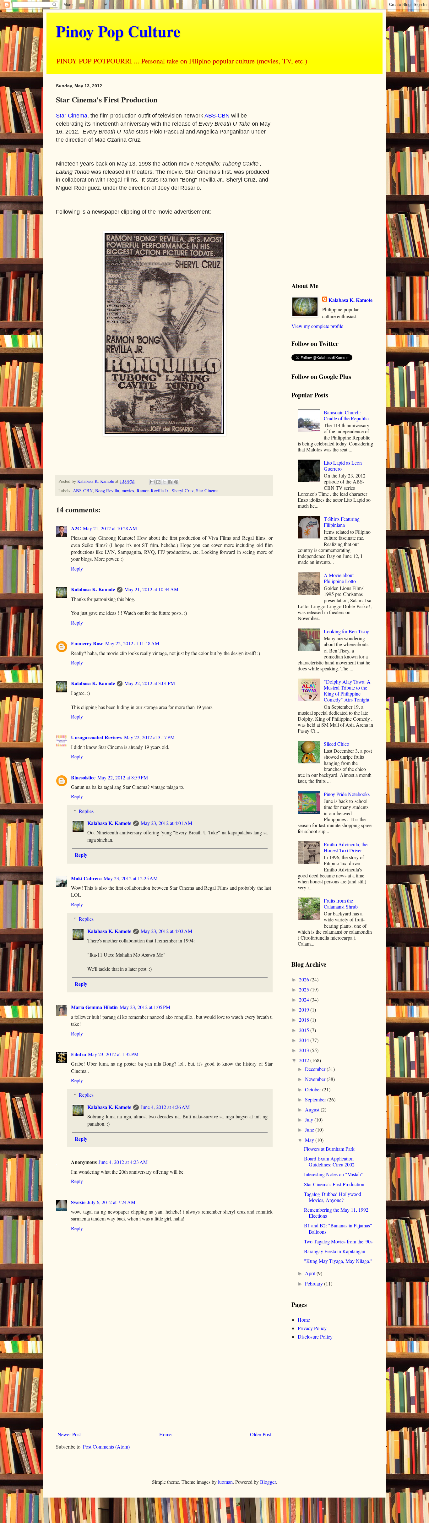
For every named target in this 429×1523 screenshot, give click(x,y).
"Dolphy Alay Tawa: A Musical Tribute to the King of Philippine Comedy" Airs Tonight (347, 690)
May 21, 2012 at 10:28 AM (110, 528)
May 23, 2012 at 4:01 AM (166, 823)
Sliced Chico (336, 743)
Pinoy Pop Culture (118, 30)
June (310, 1129)
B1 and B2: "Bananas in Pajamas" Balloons (338, 1228)
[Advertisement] (164, 1377)
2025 (304, 989)
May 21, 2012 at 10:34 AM (151, 589)
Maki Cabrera (86, 878)
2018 (304, 1019)
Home (165, 1434)
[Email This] (152, 482)
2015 (304, 1030)
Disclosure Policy (315, 1336)
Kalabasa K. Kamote (93, 589)
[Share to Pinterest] (176, 482)
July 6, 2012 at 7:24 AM (111, 1202)
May (310, 1140)
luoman (225, 1481)
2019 (304, 1009)
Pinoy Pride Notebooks (347, 794)
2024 (304, 999)
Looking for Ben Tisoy (346, 631)
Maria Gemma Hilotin (94, 1007)
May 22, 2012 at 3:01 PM (149, 683)
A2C (76, 528)
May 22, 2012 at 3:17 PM (149, 737)
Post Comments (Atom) (106, 1446)
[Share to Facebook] (170, 482)
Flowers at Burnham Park (329, 1148)
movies (128, 491)
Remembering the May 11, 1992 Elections (336, 1212)
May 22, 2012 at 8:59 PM (122, 777)
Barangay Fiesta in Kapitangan (334, 1251)
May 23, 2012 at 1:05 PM (145, 1007)
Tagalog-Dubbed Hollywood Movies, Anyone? (332, 1197)
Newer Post (69, 1434)
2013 (304, 1050)
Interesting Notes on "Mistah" (333, 1174)
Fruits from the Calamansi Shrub (341, 903)
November (316, 1079)
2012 (304, 1060)
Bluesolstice (83, 777)
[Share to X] (164, 482)
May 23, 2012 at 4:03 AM (166, 931)
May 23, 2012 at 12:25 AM (131, 878)
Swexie (78, 1202)
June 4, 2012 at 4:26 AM (165, 1107)
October (313, 1089)
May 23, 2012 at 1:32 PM (113, 1054)
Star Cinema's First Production (334, 1184)
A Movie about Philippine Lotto (340, 578)
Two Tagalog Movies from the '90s (338, 1241)
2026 (304, 979)
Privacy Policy (312, 1328)
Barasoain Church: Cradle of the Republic (346, 415)
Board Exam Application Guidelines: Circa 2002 (329, 1161)
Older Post (260, 1434)
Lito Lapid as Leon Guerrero (343, 465)
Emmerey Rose (87, 643)
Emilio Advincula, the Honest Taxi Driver (345, 847)
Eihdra (78, 1054)
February (314, 1283)
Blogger (268, 1481)
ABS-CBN (217, 115)
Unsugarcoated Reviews (96, 737)
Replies (86, 811)
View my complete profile (317, 326)
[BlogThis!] (158, 482)
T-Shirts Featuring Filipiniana (342, 522)
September (316, 1099)
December (316, 1069)
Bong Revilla (107, 491)
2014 (304, 1040)
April (311, 1273)
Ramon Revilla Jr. (153, 491)
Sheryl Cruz (182, 491)
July (309, 1119)
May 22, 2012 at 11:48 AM (132, 643)
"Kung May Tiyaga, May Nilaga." (338, 1261)
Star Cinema (71, 115)
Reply (77, 568)
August (313, 1109)
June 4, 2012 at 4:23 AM (123, 1162)
